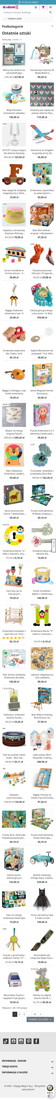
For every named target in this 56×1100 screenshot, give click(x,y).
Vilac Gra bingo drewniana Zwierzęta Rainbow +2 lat (14, 917)
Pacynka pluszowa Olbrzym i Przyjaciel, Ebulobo (42, 272)
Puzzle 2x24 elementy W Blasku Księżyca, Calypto (42, 512)
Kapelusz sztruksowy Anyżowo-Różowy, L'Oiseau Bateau (14, 232)
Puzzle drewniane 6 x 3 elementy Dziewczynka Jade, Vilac (42, 432)
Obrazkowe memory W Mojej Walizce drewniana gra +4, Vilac (42, 72)
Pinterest (28, 1041)
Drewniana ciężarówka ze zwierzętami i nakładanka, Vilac (42, 192)
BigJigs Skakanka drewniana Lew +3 (14, 312)
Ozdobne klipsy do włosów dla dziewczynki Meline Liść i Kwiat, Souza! (42, 552)
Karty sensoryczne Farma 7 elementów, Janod (14, 512)
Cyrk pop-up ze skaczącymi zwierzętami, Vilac (14, 592)
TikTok (6, 1041)
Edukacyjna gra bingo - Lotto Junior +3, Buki (42, 312)
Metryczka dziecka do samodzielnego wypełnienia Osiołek (14, 72)
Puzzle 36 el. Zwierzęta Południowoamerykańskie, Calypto (14, 836)
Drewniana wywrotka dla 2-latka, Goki (14, 352)
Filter (54, 544)
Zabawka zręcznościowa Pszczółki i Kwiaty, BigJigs (14, 796)
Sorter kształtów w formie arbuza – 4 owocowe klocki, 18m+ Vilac (14, 272)
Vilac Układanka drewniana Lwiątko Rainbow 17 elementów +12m (14, 472)
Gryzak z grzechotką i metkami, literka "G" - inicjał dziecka (14, 957)
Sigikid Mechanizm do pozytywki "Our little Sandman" (42, 352)
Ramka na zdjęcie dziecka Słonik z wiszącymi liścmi (42, 997)
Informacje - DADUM (14, 1060)
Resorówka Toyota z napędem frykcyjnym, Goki (14, 997)
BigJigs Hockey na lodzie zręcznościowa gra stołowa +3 (42, 796)
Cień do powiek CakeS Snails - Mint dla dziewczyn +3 (14, 756)
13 (34, 1014)
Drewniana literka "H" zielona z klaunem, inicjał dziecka (42, 632)
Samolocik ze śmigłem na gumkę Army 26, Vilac (42, 152)
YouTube (13, 1041)
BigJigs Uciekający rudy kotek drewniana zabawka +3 (14, 392)
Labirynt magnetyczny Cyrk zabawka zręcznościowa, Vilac (42, 676)
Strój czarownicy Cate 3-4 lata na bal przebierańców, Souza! (42, 917)
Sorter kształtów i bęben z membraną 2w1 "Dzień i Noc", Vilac (42, 592)
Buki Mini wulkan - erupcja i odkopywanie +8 (42, 232)
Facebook (36, 1041)
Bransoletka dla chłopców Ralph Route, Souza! (42, 957)
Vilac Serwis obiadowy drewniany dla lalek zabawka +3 (14, 676)
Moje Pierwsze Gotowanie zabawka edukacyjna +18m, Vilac (14, 112)
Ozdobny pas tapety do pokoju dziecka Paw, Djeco (42, 112)
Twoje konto (10, 1066)
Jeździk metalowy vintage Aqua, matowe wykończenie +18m (42, 877)
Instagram (21, 1041)
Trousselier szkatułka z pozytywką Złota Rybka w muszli (42, 472)
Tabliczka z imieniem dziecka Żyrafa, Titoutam (14, 716)
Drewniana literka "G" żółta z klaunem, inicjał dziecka (14, 552)
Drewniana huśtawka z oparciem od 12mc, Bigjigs (14, 632)
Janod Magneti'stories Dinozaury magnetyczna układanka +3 (42, 392)
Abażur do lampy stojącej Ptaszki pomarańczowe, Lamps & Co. (14, 432)
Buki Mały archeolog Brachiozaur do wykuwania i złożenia (42, 716)
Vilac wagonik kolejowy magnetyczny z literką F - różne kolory (14, 192)
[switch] (50, 1096)
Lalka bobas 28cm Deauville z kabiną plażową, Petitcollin (42, 756)
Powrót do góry (40, 1019)
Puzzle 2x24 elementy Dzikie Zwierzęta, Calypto (42, 836)
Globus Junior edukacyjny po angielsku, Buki (14, 877)
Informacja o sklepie (15, 1072)
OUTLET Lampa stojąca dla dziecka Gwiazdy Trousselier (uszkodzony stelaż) (14, 152)
